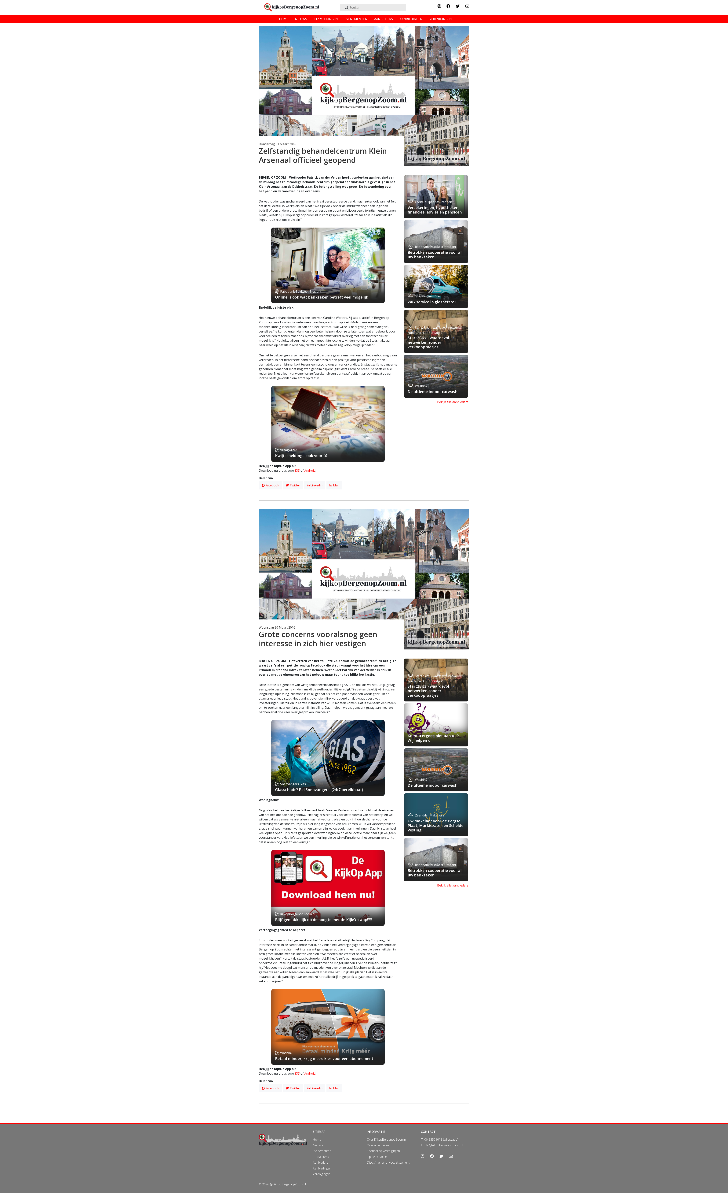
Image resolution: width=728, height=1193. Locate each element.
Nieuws (318, 1145)
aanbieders (383, 19)
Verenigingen (321, 1174)
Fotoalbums (321, 1157)
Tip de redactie (377, 1157)
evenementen (356, 19)
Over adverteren (378, 1145)
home (283, 19)
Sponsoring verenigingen (383, 1151)
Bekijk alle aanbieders (452, 402)
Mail (335, 485)
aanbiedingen (411, 19)
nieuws (301, 19)
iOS (297, 470)
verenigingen (440, 19)
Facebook (272, 485)
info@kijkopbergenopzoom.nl (443, 1145)
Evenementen (322, 1151)
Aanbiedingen (322, 1168)
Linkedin (316, 485)
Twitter (294, 485)
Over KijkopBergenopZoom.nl (386, 1139)
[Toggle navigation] (468, 19)
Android (309, 470)
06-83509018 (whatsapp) (441, 1139)
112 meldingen (326, 19)
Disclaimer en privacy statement (388, 1162)
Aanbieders (320, 1162)
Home (317, 1139)
